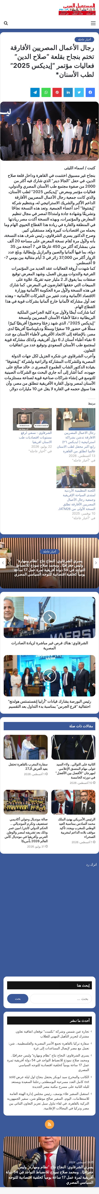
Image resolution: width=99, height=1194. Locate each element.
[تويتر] (79, 92)
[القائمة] (93, 23)
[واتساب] (46, 92)
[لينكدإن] (68, 92)
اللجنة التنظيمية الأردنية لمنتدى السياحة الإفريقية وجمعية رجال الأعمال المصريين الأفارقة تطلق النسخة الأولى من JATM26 (76, 499)
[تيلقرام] (35, 92)
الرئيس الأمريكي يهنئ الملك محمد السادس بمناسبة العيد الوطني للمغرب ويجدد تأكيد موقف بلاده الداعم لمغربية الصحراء (76, 828)
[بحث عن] (5, 23)
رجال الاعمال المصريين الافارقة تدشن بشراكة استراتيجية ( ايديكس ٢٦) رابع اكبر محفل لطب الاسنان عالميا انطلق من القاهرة (76, 442)
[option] (49, 563)
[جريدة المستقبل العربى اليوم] (77, 9)
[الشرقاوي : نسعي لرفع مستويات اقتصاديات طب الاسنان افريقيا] (32, 419)
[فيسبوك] (90, 92)
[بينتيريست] (57, 92)
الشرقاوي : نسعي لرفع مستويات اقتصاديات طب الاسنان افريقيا (35, 437)
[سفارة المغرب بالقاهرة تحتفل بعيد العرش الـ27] (26, 747)
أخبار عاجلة (84, 39)
